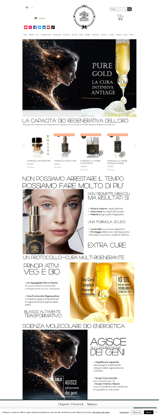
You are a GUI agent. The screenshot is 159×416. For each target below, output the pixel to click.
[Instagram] (30, 27)
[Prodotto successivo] (135, 145)
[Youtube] (25, 27)
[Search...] (129, 9)
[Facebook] (35, 27)
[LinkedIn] (44, 27)
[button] (120, 17)
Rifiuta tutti (137, 412)
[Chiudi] (156, 412)
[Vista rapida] (39, 145)
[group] (79, 153)
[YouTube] (48, 27)
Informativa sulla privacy (101, 412)
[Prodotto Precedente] (23, 145)
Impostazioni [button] (124, 412)
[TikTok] (53, 27)
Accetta (148, 412)
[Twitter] (39, 27)
